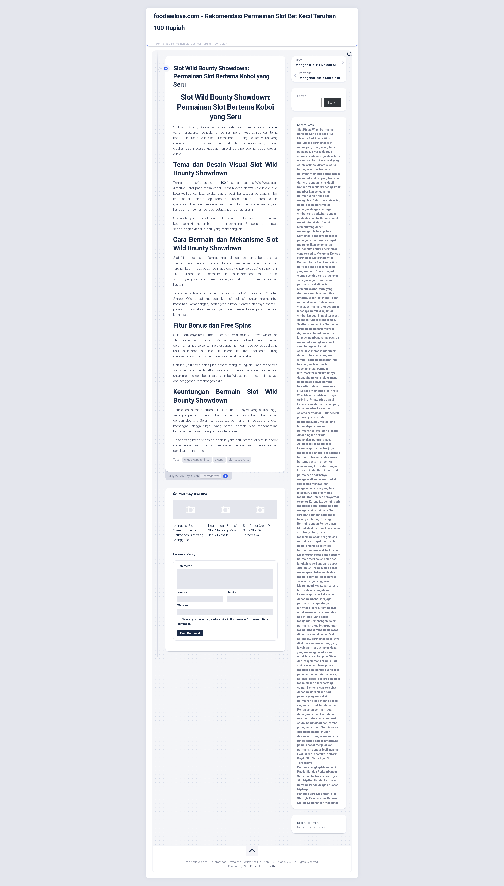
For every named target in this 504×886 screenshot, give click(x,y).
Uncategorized (211, 476)
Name (182, 592)
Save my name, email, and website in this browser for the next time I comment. (223, 622)
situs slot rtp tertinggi (197, 459)
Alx (273, 866)
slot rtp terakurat (239, 459)
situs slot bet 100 (213, 183)
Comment (184, 566)
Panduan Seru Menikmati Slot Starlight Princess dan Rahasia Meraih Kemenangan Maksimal (317, 798)
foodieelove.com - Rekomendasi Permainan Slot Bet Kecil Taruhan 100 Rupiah (245, 21)
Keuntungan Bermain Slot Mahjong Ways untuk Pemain (223, 530)
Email (232, 592)
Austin (195, 476)
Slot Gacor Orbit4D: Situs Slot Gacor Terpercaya (257, 530)
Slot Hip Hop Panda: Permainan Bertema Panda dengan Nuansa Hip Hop (317, 785)
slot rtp (219, 459)
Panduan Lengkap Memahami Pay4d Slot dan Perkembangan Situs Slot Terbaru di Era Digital (317, 772)
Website (182, 605)
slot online (270, 127)
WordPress (250, 866)
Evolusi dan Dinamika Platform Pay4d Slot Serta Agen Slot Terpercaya (317, 758)
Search (301, 96)
